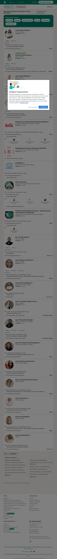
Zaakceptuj (43, 107)
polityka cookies (24, 102)
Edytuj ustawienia (32, 107)
